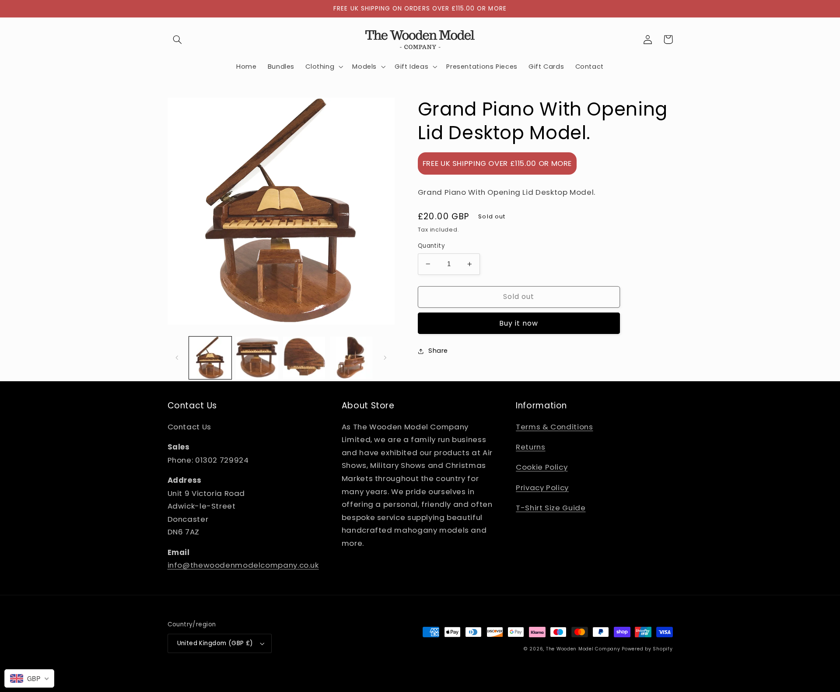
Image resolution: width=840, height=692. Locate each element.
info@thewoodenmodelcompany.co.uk (243, 565)
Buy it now (519, 323)
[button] (178, 39)
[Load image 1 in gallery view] (210, 358)
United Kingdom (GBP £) (215, 643)
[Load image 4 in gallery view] (351, 358)
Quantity (431, 246)
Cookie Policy (541, 467)
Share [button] (438, 350)
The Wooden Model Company (583, 649)
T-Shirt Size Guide (550, 507)
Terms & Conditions (554, 427)
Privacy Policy (542, 487)
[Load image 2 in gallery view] (257, 358)
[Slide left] (177, 357)
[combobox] (29, 678)
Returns (530, 447)
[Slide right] (385, 357)
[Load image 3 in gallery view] (304, 358)
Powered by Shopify (647, 649)
